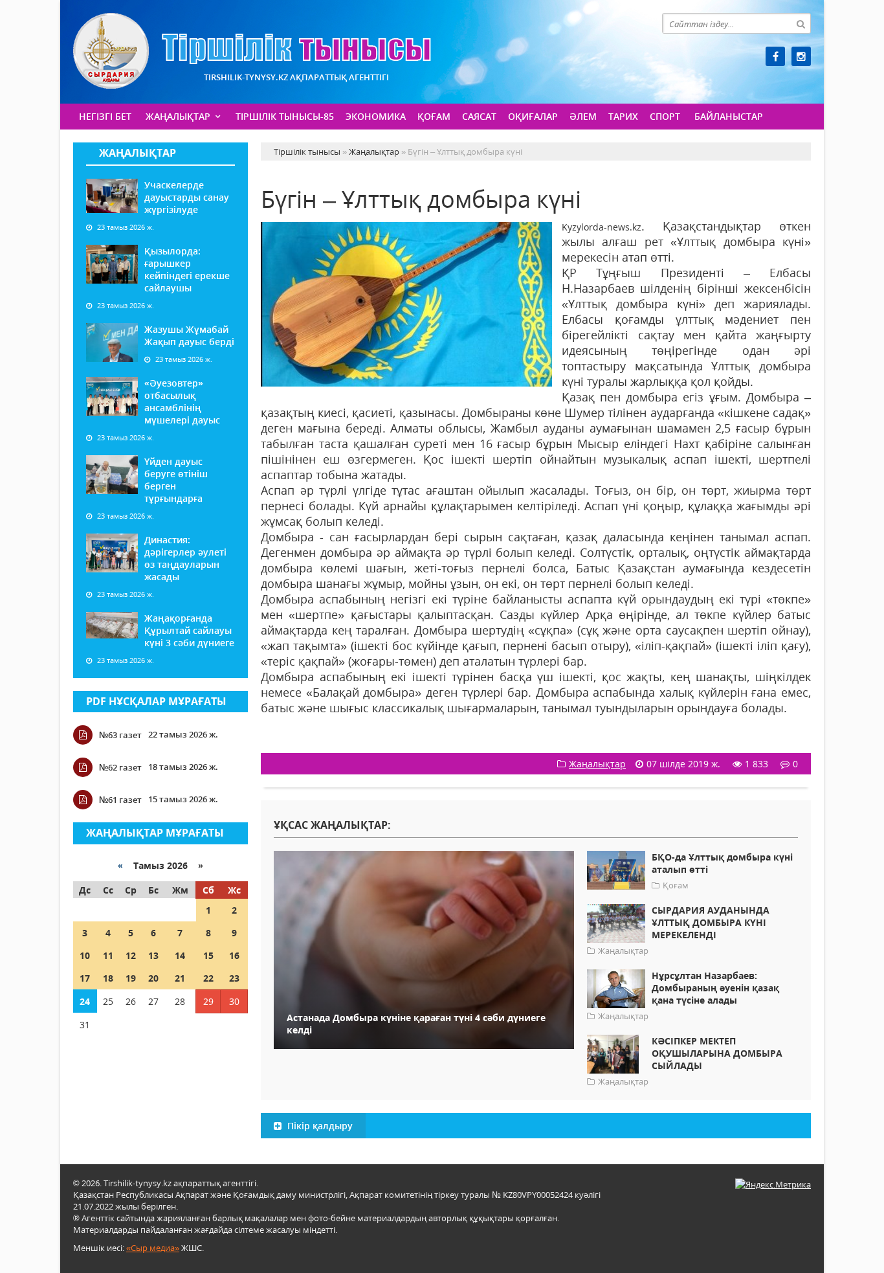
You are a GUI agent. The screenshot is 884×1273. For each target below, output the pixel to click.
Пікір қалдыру (319, 1126)
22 (208, 978)
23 (234, 978)
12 (131, 955)
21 (180, 978)
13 (153, 955)
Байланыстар (728, 116)
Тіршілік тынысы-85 (285, 116)
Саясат (479, 116)
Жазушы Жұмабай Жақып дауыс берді (189, 335)
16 (234, 955)
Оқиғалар (533, 116)
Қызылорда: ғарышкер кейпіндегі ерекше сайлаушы (187, 269)
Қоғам (433, 116)
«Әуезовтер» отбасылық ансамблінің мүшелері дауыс (182, 401)
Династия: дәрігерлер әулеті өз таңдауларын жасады (185, 558)
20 (153, 978)
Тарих (623, 116)
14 (180, 955)
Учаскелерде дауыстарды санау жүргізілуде (186, 197)
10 (85, 955)
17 (85, 978)
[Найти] (800, 23)
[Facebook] (775, 56)
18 (108, 978)
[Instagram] (801, 56)
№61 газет (120, 799)
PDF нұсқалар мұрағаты (156, 701)
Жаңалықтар (178, 116)
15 (208, 955)
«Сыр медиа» (152, 1248)
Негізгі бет (105, 116)
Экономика (376, 116)
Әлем (583, 116)
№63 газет (120, 735)
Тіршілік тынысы (252, 51)
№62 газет (120, 767)
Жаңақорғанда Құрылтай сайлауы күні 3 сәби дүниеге (189, 630)
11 (108, 955)
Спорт (665, 116)
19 (131, 978)
